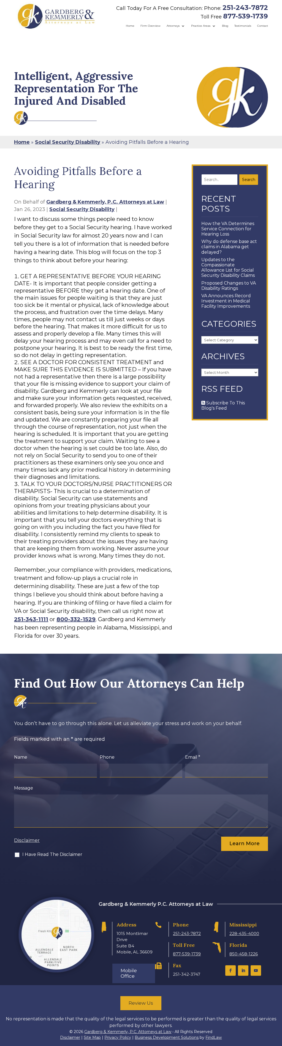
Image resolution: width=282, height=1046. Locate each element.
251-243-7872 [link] (245, 8)
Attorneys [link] (173, 26)
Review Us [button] (141, 1003)
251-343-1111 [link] (31, 619)
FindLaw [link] (213, 1037)
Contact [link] (262, 26)
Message (23, 788)
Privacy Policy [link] (117, 1037)
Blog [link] (225, 26)
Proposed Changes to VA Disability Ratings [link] (228, 285)
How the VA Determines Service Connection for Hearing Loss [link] (227, 229)
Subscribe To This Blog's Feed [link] (223, 405)
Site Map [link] (92, 1037)
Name (20, 757)
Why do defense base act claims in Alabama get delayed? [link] (229, 247)
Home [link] (130, 26)
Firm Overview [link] (150, 26)
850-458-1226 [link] (243, 953)
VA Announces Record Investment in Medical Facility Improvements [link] (226, 301)
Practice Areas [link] (200, 26)
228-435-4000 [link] (244, 933)
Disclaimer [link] (70, 1037)
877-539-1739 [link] (245, 16)
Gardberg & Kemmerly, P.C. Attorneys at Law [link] (105, 202)
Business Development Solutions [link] (167, 1037)
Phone (107, 757)
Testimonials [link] (242, 26)
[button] (230, 970)
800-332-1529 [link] (76, 619)
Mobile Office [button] (129, 973)
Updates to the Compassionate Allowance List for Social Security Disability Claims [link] (228, 267)
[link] (56, 16)
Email (192, 757)
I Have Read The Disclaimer (52, 854)
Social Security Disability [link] (82, 209)
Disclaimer (27, 840)
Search (248, 179)
